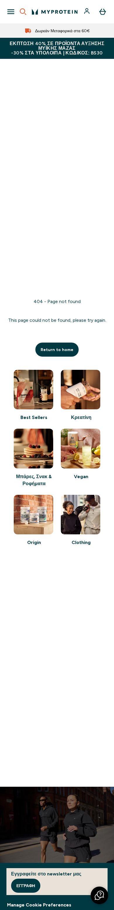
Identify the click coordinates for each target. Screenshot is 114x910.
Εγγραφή (25, 885)
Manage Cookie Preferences (39, 904)
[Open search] (23, 12)
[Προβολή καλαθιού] (102, 11)
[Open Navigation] (10, 11)
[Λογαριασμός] (87, 12)
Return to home (57, 349)
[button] (99, 895)
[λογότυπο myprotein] (54, 11)
